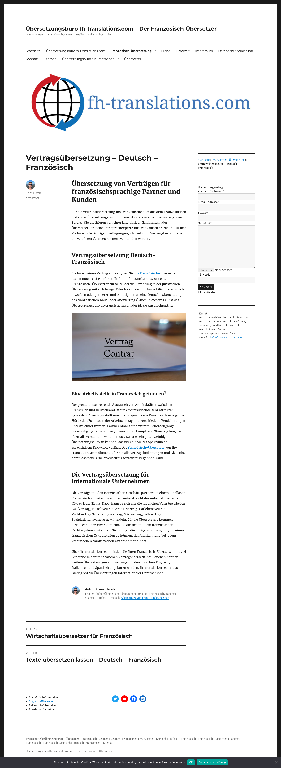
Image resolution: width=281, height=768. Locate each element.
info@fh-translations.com (226, 337)
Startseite (33, 51)
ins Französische (147, 273)
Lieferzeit (183, 51)
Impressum (204, 51)
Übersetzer (132, 59)
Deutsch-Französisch (123, 739)
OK (191, 762)
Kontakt (32, 59)
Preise (166, 51)
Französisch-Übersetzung (131, 51)
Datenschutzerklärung (235, 51)
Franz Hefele (33, 192)
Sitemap (50, 59)
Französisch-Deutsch (95, 739)
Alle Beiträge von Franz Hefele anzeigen (145, 597)
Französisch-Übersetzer (146, 447)
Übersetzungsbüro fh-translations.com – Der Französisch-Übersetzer (121, 28)
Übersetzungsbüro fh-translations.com (75, 51)
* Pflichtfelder (206, 292)
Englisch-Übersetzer (41, 701)
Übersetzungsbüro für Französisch (88, 59)
